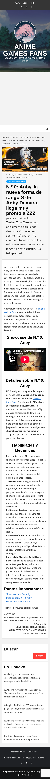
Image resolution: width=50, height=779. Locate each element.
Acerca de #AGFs (18, 751)
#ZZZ (25, 2)
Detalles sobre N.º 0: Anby (19, 597)
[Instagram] (25, 6)
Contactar (32, 751)
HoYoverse (18, 608)
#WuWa (17, 2)
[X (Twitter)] (20, 6)
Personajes (32, 608)
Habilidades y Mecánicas (18, 601)
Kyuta (13, 218)
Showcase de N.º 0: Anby (18, 594)
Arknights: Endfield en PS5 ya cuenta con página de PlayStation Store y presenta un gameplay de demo (24, 708)
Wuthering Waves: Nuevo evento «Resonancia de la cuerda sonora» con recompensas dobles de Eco (22, 678)
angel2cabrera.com (35, 757)
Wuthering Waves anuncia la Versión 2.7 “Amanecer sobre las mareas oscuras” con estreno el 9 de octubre (23, 693)
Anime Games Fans (25, 50)
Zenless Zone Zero (16, 181)
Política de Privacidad (14, 757)
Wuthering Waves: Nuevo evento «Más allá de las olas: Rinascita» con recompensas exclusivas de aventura (24, 724)
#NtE (32, 2)
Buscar (11, 649)
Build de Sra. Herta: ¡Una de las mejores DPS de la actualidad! (23, 617)
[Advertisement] (25, 99)
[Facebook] (30, 6)
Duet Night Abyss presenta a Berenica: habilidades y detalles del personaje (22, 738)
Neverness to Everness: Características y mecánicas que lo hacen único (27, 629)
